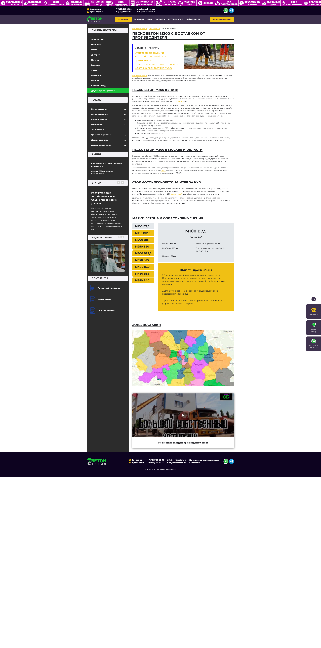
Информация (193, 19)
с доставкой (176, 194)
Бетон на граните (99, 114)
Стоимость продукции (149, 52)
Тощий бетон (97, 130)
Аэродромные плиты (101, 145)
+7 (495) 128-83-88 (123, 9)
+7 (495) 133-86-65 (123, 12)
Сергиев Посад (98, 86)
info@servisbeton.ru (146, 9)
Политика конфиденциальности (204, 460)
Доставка (160, 19)
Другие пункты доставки (103, 91)
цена (163, 170)
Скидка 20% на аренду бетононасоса (102, 172)
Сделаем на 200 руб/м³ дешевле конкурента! (106, 164)
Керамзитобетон (99, 119)
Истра (94, 50)
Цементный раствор (101, 135)
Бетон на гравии (99, 109)
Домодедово (97, 39)
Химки (94, 70)
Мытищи (95, 80)
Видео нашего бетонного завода (156, 64)
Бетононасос (175, 19)
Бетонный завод (139, 75)
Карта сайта (194, 463)
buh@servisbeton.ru (146, 12)
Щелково (95, 65)
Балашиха (96, 75)
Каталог (125, 19)
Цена (149, 19)
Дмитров (95, 55)
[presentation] (118, 182)
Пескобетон (97, 124)
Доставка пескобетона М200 (153, 67)
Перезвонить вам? (222, 19)
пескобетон (178, 101)
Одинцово (96, 44)
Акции (140, 19)
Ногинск (95, 60)
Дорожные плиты (99, 140)
